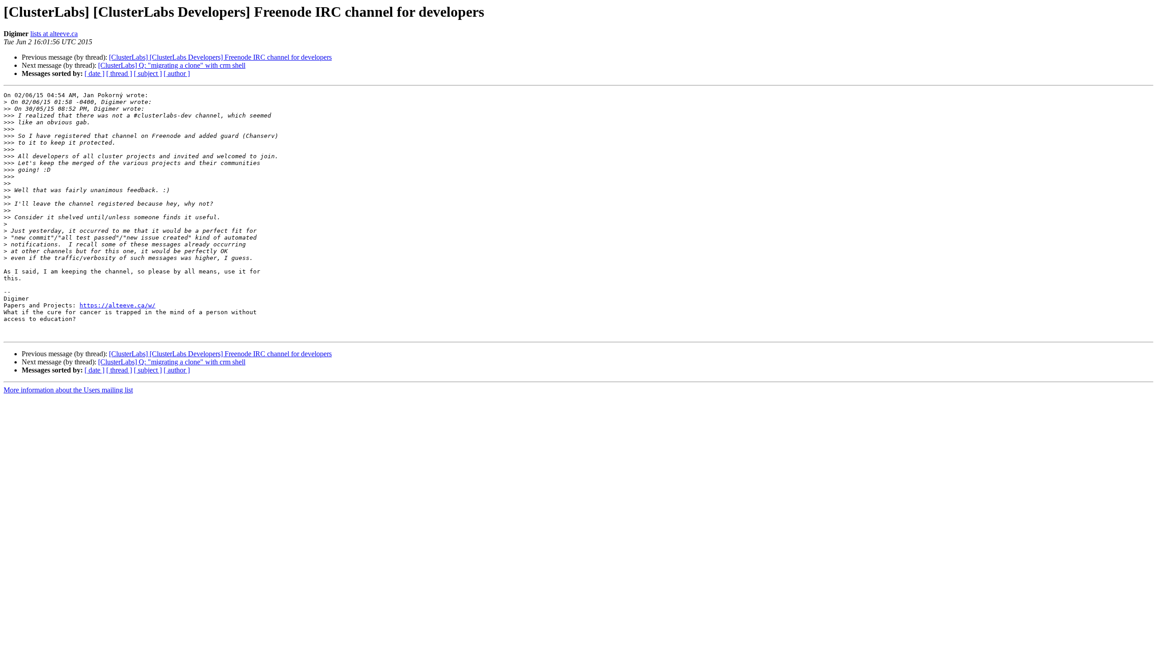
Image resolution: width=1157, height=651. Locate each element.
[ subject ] (148, 73)
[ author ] (177, 73)
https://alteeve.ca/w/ (117, 305)
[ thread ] (119, 73)
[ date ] (94, 73)
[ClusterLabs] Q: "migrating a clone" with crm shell (171, 65)
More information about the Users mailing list (68, 390)
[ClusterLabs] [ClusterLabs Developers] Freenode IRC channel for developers (220, 57)
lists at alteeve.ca (54, 34)
